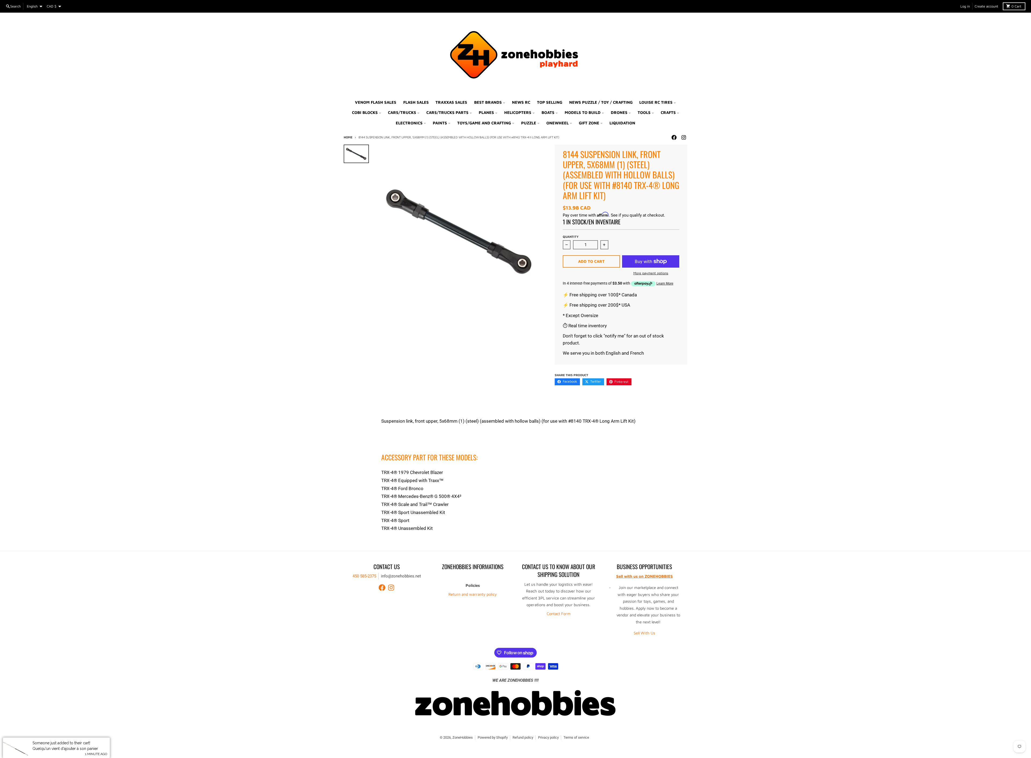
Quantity (571, 236)
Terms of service (576, 737)
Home (348, 137)
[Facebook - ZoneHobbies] (674, 137)
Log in (965, 6)
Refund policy (523, 737)
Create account (986, 6)
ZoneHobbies (462, 737)
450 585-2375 (364, 576)
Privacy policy (548, 737)
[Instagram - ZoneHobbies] (683, 137)
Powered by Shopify (493, 737)
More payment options (650, 273)
